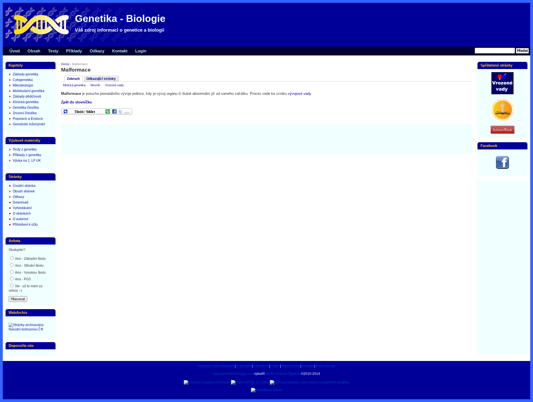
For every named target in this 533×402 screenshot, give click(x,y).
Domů (65, 64)
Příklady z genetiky (27, 155)
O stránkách (22, 213)
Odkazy (97, 51)
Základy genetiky (25, 74)
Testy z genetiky (25, 149)
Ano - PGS (22, 279)
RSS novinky (325, 366)
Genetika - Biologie (120, 18)
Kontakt (119, 51)
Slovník (95, 85)
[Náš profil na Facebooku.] (502, 168)
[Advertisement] (266, 139)
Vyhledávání (22, 208)
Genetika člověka (26, 108)
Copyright (244, 366)
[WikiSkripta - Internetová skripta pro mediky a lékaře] (502, 120)
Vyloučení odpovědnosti (216, 366)
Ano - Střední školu (29, 266)
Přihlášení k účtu (25, 225)
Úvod (14, 51)
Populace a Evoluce (28, 119)
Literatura (261, 366)
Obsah (33, 51)
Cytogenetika (23, 80)
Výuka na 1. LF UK (27, 160)
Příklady (74, 51)
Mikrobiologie (23, 85)
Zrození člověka (25, 113)
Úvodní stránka (24, 186)
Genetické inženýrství (29, 124)
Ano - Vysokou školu (30, 272)
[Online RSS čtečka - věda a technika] (502, 133)
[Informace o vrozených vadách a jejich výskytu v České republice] (502, 93)
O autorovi (20, 219)
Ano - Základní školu (30, 259)
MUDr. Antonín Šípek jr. (283, 374)
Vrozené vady (114, 85)
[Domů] (89, 42)
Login (140, 51)
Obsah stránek (24, 191)
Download (20, 202)
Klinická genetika (74, 85)
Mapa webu (291, 366)
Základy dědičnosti (27, 96)
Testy (53, 51)
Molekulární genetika (28, 91)
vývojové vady (299, 93)
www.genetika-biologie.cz (232, 374)
